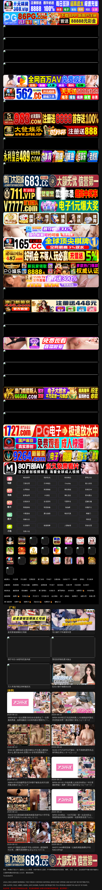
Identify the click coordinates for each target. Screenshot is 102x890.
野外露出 (88, 495)
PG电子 (49, 579)
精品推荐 (26, 477)
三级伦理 (26, 483)
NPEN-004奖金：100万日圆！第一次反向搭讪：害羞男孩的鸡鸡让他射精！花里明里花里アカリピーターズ (73, 817)
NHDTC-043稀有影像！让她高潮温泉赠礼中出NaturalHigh (71, 848)
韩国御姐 (47, 489)
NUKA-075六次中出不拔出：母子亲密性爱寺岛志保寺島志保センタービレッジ (73, 751)
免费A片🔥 (27, 602)
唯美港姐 (68, 489)
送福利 (75, 579)
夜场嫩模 (25, 590)
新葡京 (82, 579)
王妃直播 (78, 585)
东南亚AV (88, 489)
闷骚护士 (88, 507)
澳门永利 (41, 579)
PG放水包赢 (26, 585)
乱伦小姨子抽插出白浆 (61, 686)
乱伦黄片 (86, 585)
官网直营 (32, 579)
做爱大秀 (84, 596)
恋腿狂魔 (88, 501)
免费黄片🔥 (48, 602)
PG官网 (15, 579)
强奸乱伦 (47, 477)
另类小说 (26, 531)
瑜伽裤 (67, 507)
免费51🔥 (16, 596)
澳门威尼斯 (8, 602)
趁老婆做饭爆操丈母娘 (17, 632)
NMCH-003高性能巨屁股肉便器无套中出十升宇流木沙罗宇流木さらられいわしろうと (29, 816)
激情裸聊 (7, 596)
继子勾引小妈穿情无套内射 (19, 659)
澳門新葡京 (61, 590)
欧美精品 (68, 477)
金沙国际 (54, 596)
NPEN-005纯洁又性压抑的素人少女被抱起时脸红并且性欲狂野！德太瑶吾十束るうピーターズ (72, 718)
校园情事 (47, 525)
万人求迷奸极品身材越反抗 (19, 686)
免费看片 (75, 596)
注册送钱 (57, 579)
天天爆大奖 (45, 596)
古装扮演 (26, 501)
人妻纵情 (68, 525)
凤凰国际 (16, 585)
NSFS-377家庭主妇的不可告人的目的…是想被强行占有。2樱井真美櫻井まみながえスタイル (28, 848)
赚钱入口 (58, 602)
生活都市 (26, 525)
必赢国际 (7, 585)
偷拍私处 (7, 590)
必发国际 (33, 590)
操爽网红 (35, 585)
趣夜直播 (16, 590)
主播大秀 (69, 585)
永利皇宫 (71, 590)
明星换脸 (47, 507)
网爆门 (88, 513)
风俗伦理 (88, 525)
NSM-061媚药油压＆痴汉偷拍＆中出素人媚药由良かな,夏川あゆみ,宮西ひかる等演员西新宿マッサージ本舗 (28, 752)
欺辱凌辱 (26, 495)
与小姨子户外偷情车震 (61, 632)
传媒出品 (26, 519)
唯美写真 (68, 513)
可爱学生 (68, 501)
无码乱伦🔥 (26, 596)
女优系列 (47, 501)
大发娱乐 (52, 590)
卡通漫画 (26, 513)
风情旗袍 (26, 507)
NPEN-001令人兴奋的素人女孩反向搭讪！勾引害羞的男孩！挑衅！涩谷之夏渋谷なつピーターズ (72, 783)
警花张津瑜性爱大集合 (61, 659)
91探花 (47, 495)
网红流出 (68, 495)
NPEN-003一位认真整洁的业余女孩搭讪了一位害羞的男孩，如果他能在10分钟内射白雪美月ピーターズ (29, 719)
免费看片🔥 (80, 590)
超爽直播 (44, 585)
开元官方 (36, 596)
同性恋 (88, 519)
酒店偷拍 (60, 585)
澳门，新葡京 (64, 596)
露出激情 (47, 513)
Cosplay (68, 483)
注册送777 (66, 579)
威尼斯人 (7, 579)
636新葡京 (90, 590)
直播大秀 (92, 596)
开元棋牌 (24, 579)
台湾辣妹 (26, 489)
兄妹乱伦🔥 (38, 602)
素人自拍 (88, 483)
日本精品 (47, 483)
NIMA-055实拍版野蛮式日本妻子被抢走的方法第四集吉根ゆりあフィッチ (28, 783)
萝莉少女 (88, 477)
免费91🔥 (17, 602)
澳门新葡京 (42, 590)
